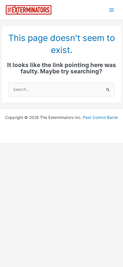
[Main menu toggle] (112, 10)
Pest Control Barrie (100, 117)
